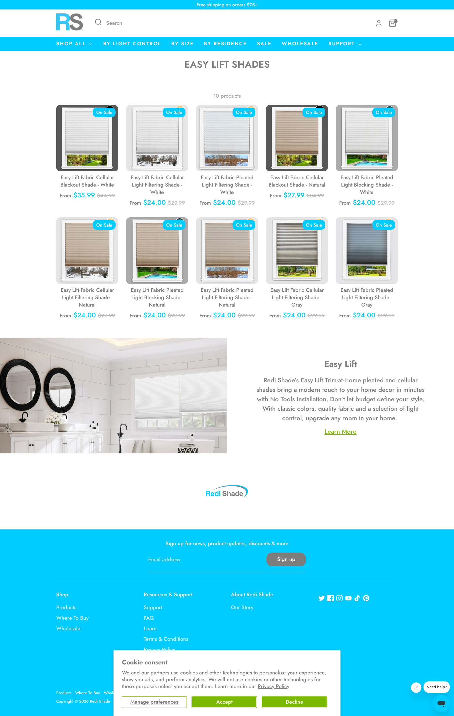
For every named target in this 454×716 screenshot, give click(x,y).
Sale (264, 43)
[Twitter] (321, 598)
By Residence (225, 43)
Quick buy (87, 162)
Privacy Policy (273, 686)
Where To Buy (72, 618)
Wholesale (300, 43)
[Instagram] (339, 598)
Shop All (72, 43)
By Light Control (132, 43)
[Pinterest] (366, 598)
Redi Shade (100, 701)
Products (66, 607)
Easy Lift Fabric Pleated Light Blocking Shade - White (366, 185)
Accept (224, 702)
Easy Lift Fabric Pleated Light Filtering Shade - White (227, 185)
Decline (294, 702)
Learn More (340, 431)
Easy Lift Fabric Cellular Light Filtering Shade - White (157, 185)
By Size (182, 43)
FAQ (149, 618)
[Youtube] (348, 598)
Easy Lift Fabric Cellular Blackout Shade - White (87, 181)
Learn (150, 628)
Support (342, 43)
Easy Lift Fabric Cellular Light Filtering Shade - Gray (297, 297)
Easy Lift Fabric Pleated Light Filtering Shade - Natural (227, 297)
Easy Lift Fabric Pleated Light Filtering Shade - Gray (366, 297)
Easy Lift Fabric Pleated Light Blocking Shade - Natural (157, 297)
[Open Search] (98, 22)
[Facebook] (330, 598)
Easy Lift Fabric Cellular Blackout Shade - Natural (297, 181)
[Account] (379, 23)
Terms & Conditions (166, 639)
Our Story (242, 607)
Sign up (286, 559)
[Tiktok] (357, 598)
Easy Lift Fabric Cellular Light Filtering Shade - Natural (87, 297)
